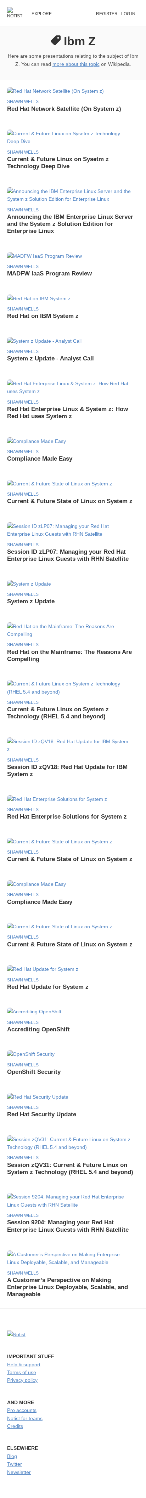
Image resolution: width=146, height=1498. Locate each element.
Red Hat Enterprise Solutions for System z (67, 816)
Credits (15, 1426)
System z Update (31, 601)
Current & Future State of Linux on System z (70, 501)
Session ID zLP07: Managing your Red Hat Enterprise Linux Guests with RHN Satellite (68, 555)
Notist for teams (25, 1418)
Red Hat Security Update (41, 1114)
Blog (12, 1456)
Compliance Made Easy (39, 458)
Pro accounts (21, 1410)
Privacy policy (22, 1380)
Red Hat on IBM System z (43, 316)
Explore (42, 13)
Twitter (14, 1464)
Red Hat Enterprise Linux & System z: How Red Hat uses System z (67, 413)
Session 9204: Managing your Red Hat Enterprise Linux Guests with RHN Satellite (68, 1226)
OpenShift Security (34, 1072)
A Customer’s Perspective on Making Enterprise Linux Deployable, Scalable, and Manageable (67, 1287)
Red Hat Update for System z (48, 987)
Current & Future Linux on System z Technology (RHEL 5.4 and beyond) (58, 713)
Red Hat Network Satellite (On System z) (64, 109)
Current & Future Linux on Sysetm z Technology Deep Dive (58, 163)
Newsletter (19, 1472)
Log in (128, 13)
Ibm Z (80, 41)
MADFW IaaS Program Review (49, 273)
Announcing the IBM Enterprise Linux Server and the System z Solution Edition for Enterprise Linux (70, 223)
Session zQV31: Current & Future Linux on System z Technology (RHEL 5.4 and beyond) (70, 1168)
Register (107, 13)
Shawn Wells (23, 101)
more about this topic (76, 64)
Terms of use (21, 1372)
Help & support (23, 1364)
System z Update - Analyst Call (50, 358)
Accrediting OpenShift (38, 1029)
